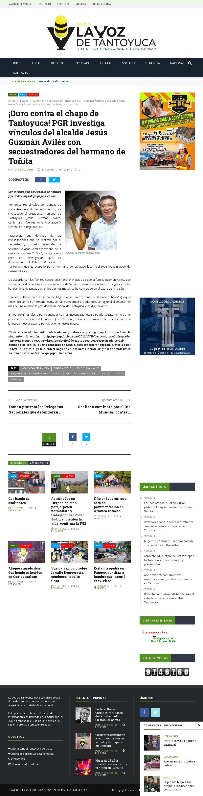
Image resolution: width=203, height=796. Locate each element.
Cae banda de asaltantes (19, 500)
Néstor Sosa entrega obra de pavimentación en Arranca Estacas (110, 504)
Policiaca (82, 63)
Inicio (17, 63)
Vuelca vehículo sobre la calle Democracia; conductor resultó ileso (69, 574)
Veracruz (16, 379)
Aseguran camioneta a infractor (179, 763)
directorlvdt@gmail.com (25, 764)
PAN (104, 373)
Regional (58, 63)
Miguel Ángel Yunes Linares (81, 373)
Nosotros (63, 3)
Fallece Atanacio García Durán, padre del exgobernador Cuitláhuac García (109, 714)
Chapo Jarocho (62, 368)
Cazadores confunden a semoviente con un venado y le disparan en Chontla (110, 740)
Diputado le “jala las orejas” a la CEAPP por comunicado (179, 785)
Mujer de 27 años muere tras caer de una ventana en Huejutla (79, 81)
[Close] (199, 725)
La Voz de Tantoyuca (138, 790)
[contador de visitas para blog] (167, 671)
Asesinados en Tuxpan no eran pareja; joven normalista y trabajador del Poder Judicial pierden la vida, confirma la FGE (68, 510)
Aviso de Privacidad (21, 3)
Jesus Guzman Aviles (88, 368)
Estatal (106, 63)
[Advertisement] (167, 204)
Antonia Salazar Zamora (35, 368)
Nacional (177, 63)
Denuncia (152, 63)
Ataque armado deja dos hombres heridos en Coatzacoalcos (25, 572)
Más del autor (39, 463)
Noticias (81, 3)
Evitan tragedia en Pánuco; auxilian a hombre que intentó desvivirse (109, 574)
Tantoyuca (117, 373)
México (57, 373)
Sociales (128, 63)
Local (36, 63)
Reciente (82, 698)
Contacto (44, 3)
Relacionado (18, 463)
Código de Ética (101, 3)
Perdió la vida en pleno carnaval (180, 742)
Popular (99, 698)
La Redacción (23, 169)
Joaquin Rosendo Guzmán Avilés (29, 373)
